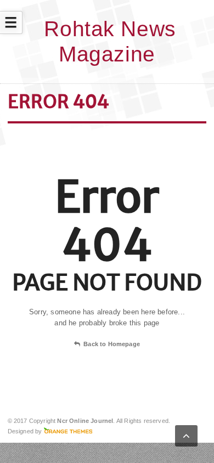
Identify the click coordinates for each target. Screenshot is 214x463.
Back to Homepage (111, 344)
